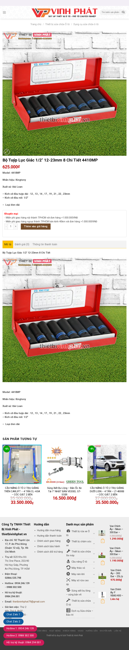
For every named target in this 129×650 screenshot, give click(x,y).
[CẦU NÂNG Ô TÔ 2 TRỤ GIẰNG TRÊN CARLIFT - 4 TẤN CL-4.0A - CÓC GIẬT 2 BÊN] (22, 464)
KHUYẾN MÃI (106, 631)
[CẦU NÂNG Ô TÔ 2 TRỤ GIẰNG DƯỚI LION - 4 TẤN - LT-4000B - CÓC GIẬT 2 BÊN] (106, 464)
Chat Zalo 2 (13, 621)
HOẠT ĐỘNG (55, 631)
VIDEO (81, 631)
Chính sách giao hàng (48, 541)
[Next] (126, 478)
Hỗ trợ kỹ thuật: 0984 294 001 (24, 642)
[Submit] (123, 12)
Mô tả (7, 244)
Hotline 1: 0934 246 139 (20, 628)
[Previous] (2, 478)
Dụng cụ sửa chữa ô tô (86, 24)
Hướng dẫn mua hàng (49, 530)
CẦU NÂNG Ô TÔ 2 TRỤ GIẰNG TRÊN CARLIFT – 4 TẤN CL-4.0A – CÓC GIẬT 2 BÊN (22, 491)
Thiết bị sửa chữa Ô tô (57, 24)
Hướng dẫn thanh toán (49, 535)
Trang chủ (35, 24)
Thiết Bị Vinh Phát (74, 635)
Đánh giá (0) (22, 244)
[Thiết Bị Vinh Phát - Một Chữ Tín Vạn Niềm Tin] (64, 12)
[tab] (8, 244)
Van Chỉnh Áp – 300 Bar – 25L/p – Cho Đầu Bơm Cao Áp (117, 578)
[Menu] (4, 12)
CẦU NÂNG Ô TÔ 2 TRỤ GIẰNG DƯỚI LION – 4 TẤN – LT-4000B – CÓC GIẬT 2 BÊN (107, 491)
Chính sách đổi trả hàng (50, 551)
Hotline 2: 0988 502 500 (20, 635)
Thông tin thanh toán (45, 244)
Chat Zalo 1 (13, 614)
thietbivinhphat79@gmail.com (29, 601)
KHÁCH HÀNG (69, 631)
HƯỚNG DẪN (92, 631)
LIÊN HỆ (117, 631)
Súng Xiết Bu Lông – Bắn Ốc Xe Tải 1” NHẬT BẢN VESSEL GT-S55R (64, 491)
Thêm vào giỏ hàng (35, 226)
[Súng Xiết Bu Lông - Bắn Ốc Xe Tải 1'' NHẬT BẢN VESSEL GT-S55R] (64, 464)
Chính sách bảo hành (48, 546)
